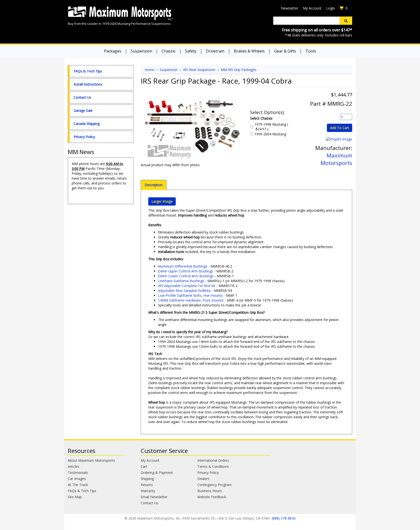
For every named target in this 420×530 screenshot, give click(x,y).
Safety (190, 51)
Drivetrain (215, 51)
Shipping (147, 478)
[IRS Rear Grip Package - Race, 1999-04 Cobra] (192, 129)
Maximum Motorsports (336, 159)
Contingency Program (214, 484)
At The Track (78, 484)
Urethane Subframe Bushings (181, 280)
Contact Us (82, 97)
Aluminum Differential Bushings (182, 266)
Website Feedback (211, 497)
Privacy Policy (84, 136)
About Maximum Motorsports (91, 460)
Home (149, 69)
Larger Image (162, 201)
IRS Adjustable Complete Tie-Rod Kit (186, 285)
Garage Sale (83, 110)
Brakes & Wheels (249, 51)
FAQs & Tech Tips (88, 71)
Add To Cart (339, 127)
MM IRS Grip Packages (238, 69)
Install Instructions (88, 84)
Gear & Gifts (285, 51)
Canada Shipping (87, 123)
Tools (311, 51)
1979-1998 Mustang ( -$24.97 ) (271, 126)
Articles (73, 466)
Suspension (141, 51)
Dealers (203, 478)
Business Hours (209, 490)
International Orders (213, 460)
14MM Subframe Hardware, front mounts (191, 300)
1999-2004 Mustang (270, 134)
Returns (147, 484)
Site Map (75, 497)
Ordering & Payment (157, 472)
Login (330, 8)
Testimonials (78, 472)
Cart (144, 466)
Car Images (77, 478)
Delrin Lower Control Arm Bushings (186, 276)
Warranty (148, 490)
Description (154, 184)
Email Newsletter (154, 497)
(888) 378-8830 (284, 518)
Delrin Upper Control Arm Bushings (185, 271)
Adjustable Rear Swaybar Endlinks (184, 290)
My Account (312, 8)
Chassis (168, 51)
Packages (112, 51)
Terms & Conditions (213, 466)
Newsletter (289, 8)
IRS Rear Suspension (199, 69)
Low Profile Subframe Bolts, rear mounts (190, 295)
